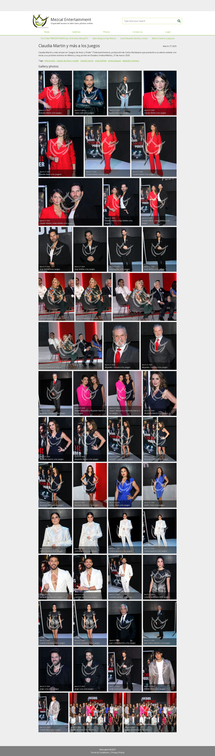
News (47, 32)
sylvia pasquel (114, 60)
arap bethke (101, 60)
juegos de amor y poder (68, 60)
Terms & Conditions (100, 752)
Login (168, 32)
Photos (106, 32)
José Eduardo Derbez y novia (134, 38)
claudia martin (87, 60)
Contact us (138, 32)
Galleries (76, 32)
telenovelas (50, 60)
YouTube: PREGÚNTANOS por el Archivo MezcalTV (64, 38)
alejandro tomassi (130, 60)
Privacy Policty (117, 752)
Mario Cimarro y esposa (163, 38)
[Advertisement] (107, 5)
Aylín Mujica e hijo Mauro (104, 38)
